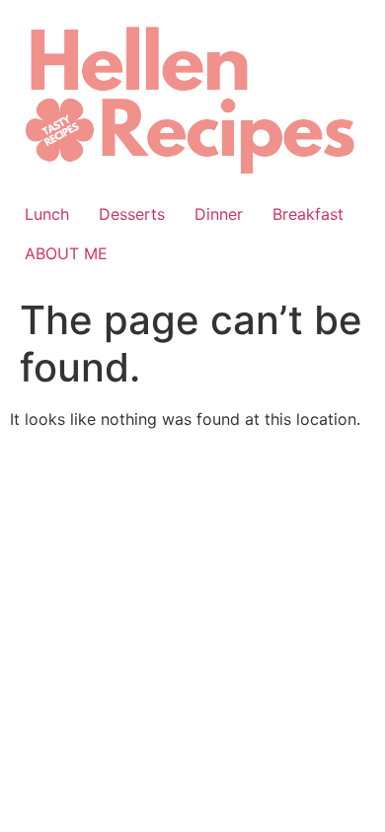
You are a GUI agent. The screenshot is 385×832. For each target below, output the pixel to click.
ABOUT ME (66, 253)
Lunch (47, 214)
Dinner (218, 214)
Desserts (132, 214)
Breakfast (308, 214)
